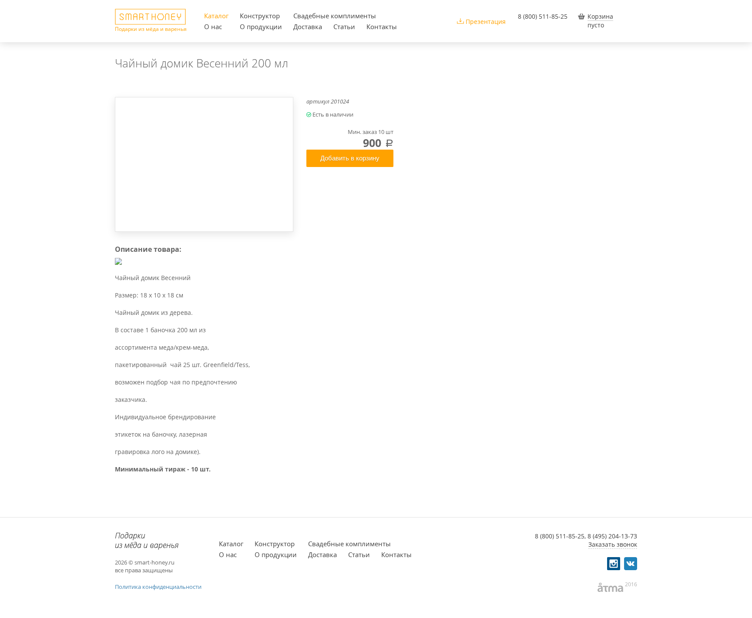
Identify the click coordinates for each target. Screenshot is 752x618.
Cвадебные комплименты (334, 15)
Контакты (381, 26)
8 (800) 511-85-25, (560, 536)
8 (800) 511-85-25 (542, 16)
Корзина (600, 16)
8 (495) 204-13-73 (612, 536)
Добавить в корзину (349, 158)
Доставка (307, 26)
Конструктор (260, 15)
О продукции (261, 26)
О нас (213, 26)
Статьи (344, 26)
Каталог (216, 15)
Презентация (486, 21)
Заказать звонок (612, 544)
